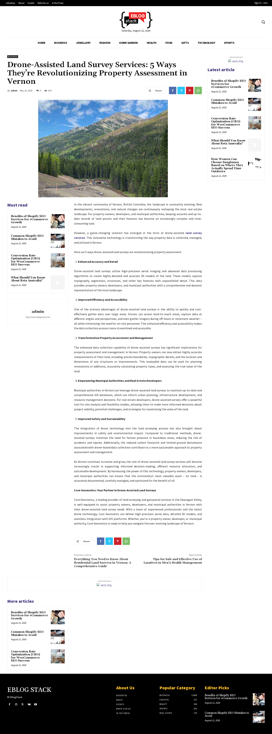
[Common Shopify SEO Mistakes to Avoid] (58, 241)
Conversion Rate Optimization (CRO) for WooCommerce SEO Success (25, 260)
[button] (263, 21)
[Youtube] (35, 704)
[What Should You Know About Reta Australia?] (58, 283)
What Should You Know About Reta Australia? (28, 279)
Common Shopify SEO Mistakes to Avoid (27, 237)
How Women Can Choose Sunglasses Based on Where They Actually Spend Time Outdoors (227, 165)
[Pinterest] (189, 90)
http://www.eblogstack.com (38, 317)
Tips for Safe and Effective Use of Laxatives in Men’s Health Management (173, 561)
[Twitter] (181, 90)
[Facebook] (172, 90)
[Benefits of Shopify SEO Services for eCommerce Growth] (58, 221)
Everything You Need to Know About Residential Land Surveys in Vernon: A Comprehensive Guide (102, 562)
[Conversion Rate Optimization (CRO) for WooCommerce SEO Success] (58, 260)
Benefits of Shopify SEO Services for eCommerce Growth (29, 219)
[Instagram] (16, 704)
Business (12, 56)
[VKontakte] (29, 704)
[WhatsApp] (198, 90)
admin (14, 90)
